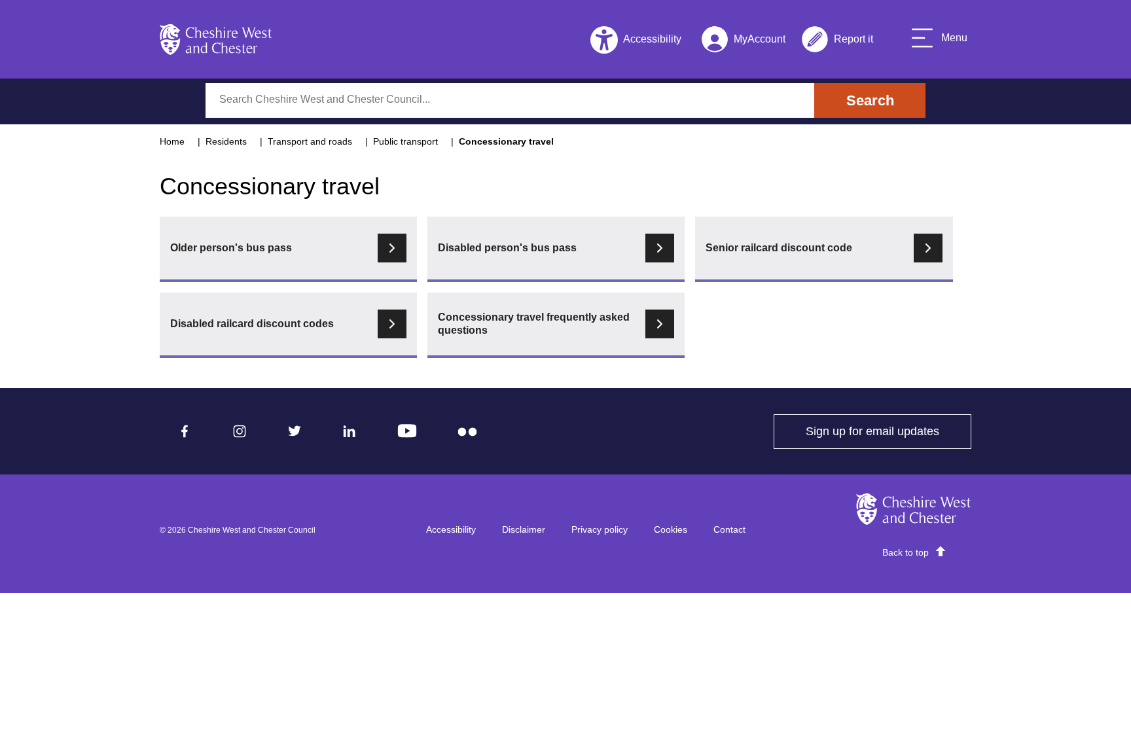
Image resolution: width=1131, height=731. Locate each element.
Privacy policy (599, 529)
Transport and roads (310, 141)
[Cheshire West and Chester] (216, 39)
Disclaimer (523, 529)
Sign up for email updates (888, 431)
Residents (226, 141)
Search (870, 100)
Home (172, 141)
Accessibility (451, 529)
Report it (837, 41)
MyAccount (743, 41)
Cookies (670, 529)
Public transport (405, 141)
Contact (729, 529)
